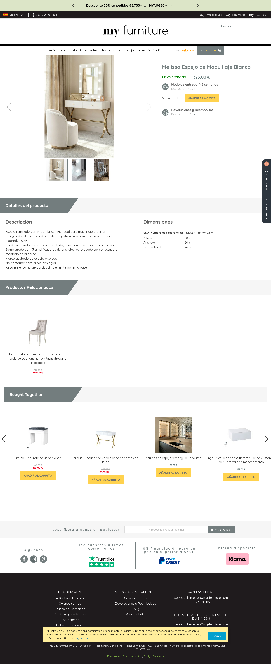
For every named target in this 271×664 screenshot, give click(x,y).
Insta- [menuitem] (208, 50)
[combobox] (244, 26)
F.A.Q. (135, 609)
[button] (8, 107)
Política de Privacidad (69, 609)
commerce (238, 14)
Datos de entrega (135, 598)
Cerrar (217, 636)
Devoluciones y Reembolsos (135, 603)
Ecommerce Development (123, 656)
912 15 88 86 (43, 14)
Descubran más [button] (182, 88)
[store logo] (135, 31)
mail (55, 14)
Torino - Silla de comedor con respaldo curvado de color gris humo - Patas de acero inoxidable (38, 358)
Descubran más (182, 114)
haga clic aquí (82, 638)
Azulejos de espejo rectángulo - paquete (173, 458)
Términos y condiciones (70, 614)
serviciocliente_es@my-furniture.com (201, 597)
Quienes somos (70, 603)
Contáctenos (70, 620)
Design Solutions (154, 656)
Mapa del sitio (135, 614)
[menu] (135, 50)
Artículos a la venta (70, 598)
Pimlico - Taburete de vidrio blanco (38, 458)
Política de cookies (70, 625)
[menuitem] (52, 50)
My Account (214, 14)
